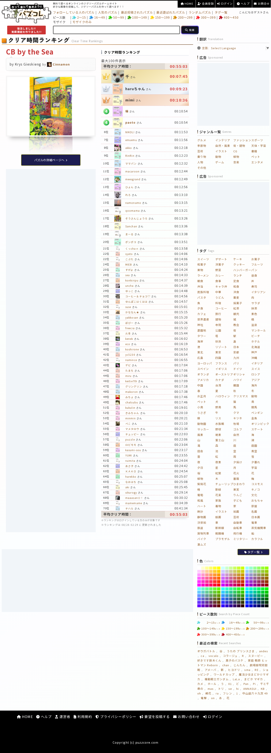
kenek (129, 338)
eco (127, 344)
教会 (236, 325)
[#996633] (263, 578)
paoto (130, 122)
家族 (218, 500)
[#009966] (259, 595)
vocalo (213, 656)
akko (128, 148)
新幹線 (219, 528)
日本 (236, 347)
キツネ (237, 418)
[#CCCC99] (231, 571)
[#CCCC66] (235, 571)
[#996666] (259, 578)
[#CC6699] (231, 578)
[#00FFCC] (251, 588)
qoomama (132, 210)
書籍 (254, 151)
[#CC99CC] (227, 574)
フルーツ (257, 264)
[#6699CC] (203, 595)
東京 (218, 352)
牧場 (236, 424)
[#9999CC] (251, 574)
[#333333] (239, 602)
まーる (129, 234)
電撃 (204, 698)
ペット (255, 157)
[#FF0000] (219, 585)
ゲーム (219, 162)
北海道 (255, 347)
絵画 (236, 511)
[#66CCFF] (199, 592)
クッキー (239, 264)
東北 (200, 352)
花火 (236, 473)
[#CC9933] (239, 574)
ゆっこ (129, 291)
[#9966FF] (247, 578)
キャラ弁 (221, 286)
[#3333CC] (227, 602)
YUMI (128, 455)
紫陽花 (201, 484)
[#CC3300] (243, 581)
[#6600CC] (203, 605)
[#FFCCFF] (199, 571)
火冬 (128, 333)
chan (225, 665)
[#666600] (219, 599)
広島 (200, 358)
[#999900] (266, 574)
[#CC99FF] (223, 574)
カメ (200, 684)
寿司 (254, 286)
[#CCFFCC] (227, 568)
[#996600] (266, 578)
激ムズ (201, 544)
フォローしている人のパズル (74, 12)
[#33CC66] (235, 592)
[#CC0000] (243, 585)
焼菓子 (237, 303)
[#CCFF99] (231, 568)
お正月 (201, 396)
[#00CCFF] (247, 592)
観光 (236, 314)
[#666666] (211, 599)
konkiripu (131, 280)
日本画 (255, 517)
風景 (200, 435)
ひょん (129, 187)
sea (127, 275)
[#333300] (243, 602)
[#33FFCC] (227, 588)
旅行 (218, 314)
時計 (200, 511)
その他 (201, 168)
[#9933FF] (247, 581)
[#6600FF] (199, 605)
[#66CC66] (211, 592)
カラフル (257, 539)
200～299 (185, 17)
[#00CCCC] (251, 592)
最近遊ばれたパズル (170, 12)
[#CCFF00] (243, 568)
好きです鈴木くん (209, 660)
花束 (218, 495)
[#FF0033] (215, 585)
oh (199, 693)
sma (247, 670)
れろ (128, 195)
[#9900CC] (251, 585)
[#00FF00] (266, 588)
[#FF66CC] (203, 578)
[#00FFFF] (247, 588)
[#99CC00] (266, 571)
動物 (218, 157)
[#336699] (231, 599)
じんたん (239, 665)
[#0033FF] (247, 602)
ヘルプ (245, 3)
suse (128, 307)
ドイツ (237, 369)
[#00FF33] (263, 588)
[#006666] (259, 599)
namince (131, 360)
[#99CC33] (263, 571)
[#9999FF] (247, 574)
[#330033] (239, 605)
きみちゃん (132, 413)
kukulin (130, 407)
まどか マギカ (253, 679)
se (230, 689)
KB (263, 689)
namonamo (133, 202)
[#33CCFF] (223, 592)
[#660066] (211, 605)
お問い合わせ (188, 716)
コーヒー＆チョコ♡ (137, 296)
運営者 (64, 716)
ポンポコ (130, 242)
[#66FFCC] (203, 588)
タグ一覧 (221, 12)
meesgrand (132, 179)
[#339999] (231, 595)
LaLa (236, 679)
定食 (236, 281)
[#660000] (219, 605)
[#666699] (207, 599)
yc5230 (130, 354)
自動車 (237, 523)
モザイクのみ (82, 22)
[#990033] (263, 585)
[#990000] (266, 585)
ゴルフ (237, 429)
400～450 (231, 17)
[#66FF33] (215, 588)
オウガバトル (206, 651)
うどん (219, 297)
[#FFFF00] (219, 568)
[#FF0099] (207, 585)
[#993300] (266, 581)
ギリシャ (239, 374)
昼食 (254, 275)
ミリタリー (240, 539)
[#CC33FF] (223, 581)
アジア (255, 380)
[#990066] (259, 585)
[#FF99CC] (203, 574)
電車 (254, 523)
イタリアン (258, 292)
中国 (200, 385)
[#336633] (239, 599)
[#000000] (266, 605)
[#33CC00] (243, 592)
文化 (254, 495)
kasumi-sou (133, 450)
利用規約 (84, 716)
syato (129, 254)
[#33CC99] (231, 592)
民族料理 (203, 292)
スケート (257, 429)
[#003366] (259, 602)
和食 (236, 286)
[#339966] (235, 595)
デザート (221, 259)
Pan (246, 684)
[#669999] (207, 595)
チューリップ (224, 484)
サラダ (255, 303)
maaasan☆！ (134, 498)
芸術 (200, 151)
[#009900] (266, 595)
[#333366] (235, 602)
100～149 (139, 17)
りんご (237, 495)
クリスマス (240, 396)
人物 (200, 162)
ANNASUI (249, 689)
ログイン (226, 3)
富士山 (219, 440)
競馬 (254, 407)
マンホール (258, 330)
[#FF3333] (215, 581)
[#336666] (235, 599)
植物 (236, 157)
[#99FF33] (263, 568)
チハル (129, 508)
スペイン (203, 369)
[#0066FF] (247, 599)
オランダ (203, 374)
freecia (130, 328)
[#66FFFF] (199, 588)
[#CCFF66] (235, 568)
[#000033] (263, 605)
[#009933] (263, 595)
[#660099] (207, 605)
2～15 (81, 17)
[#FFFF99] (207, 568)
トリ (221, 689)
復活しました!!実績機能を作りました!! (26, 30)
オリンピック (260, 424)
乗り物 (201, 157)
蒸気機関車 (258, 528)
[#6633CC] (203, 602)
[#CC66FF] (223, 578)
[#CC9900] (243, 574)
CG (235, 151)
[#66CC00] (219, 592)
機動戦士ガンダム (217, 679)
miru (128, 376)
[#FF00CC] (203, 585)
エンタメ (257, 162)
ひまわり (239, 484)
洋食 (236, 292)
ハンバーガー (242, 270)
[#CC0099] (231, 585)
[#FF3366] (211, 581)
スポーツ (257, 140)
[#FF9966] (211, 574)
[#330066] (235, 605)
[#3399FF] (223, 595)
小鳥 (200, 407)
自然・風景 (222, 146)
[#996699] (255, 578)
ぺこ (128, 423)
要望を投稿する (156, 716)
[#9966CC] (251, 578)
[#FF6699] (207, 578)
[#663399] (207, 602)
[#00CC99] (255, 592)
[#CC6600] (243, 578)
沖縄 (254, 358)
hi (237, 689)
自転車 (237, 528)
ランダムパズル (200, 12)
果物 (200, 270)
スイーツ (203, 259)
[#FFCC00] (219, 571)
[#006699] (255, 599)
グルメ (201, 140)
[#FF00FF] (199, 585)
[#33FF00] (243, 588)
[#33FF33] (239, 588)
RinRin (129, 155)
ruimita (130, 460)
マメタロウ (132, 429)
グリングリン (133, 386)
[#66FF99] (207, 588)
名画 (254, 511)
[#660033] (215, 605)
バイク (201, 539)
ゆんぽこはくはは (136, 301)
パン (254, 270)
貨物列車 (203, 533)
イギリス (221, 369)
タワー (201, 336)
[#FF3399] (207, 581)
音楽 (236, 162)
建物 (218, 319)
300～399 (208, 17)
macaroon (132, 171)
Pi (254, 684)
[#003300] (266, 602)
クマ (236, 413)
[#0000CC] (251, 605)
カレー (219, 275)
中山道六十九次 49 (255, 693)
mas (211, 689)
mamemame (133, 503)
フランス (221, 363)
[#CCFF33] (239, 568)
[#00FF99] (255, 588)
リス (218, 418)
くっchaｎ (132, 248)
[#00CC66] (259, 592)
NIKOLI (129, 132)
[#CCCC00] (243, 571)
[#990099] (255, 585)
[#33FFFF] (223, 588)
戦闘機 (219, 533)
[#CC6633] (239, 578)
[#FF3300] (219, 581)
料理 (218, 303)
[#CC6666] (235, 578)
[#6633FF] (199, 602)
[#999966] (259, 574)
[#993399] (255, 581)
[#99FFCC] (251, 568)
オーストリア (224, 374)
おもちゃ (257, 500)
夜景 (218, 462)
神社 (200, 325)
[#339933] (239, 595)
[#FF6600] (219, 578)
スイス (255, 369)
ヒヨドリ (234, 670)
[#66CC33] (215, 592)
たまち (129, 370)
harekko (130, 476)
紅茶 (236, 308)
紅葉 (218, 473)
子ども (237, 500)
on (213, 698)
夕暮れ (255, 462)
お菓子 (255, 259)
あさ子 (129, 466)
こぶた (129, 259)
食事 (218, 281)
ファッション (242, 140)
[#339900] (243, 595)
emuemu (131, 140)
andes (263, 651)
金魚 (254, 418)
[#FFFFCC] (203, 568)
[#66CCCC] (203, 592)
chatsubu (131, 402)
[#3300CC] (227, 605)
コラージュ (230, 656)
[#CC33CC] (227, 581)
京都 (236, 352)
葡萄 (200, 495)
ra (217, 693)
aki (127, 487)
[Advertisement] (51, 201)
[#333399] (231, 602)
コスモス (257, 484)
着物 (218, 506)
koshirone (132, 349)
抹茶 (254, 308)
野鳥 (218, 407)
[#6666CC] (203, 599)
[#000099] (255, 605)
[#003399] (255, 602)
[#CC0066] (235, 585)
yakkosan (131, 317)
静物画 (201, 517)
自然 (236, 435)
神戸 (254, 352)
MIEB (128, 264)
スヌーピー (255, 656)
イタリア (257, 363)
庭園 (254, 446)
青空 (254, 451)
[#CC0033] (239, 585)
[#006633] (263, 599)
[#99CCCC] (251, 571)
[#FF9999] (207, 574)
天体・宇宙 (258, 146)
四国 (218, 358)
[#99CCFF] (247, 571)
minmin (130, 418)
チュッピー (132, 434)
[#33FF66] (235, 588)
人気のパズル (107, 12)
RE (256, 670)
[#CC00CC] (227, 585)
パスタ (201, 297)
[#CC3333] (239, 581)
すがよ (129, 270)
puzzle (130, 439)
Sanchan (131, 226)
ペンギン (257, 413)
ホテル (255, 341)
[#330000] (243, 605)
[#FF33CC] (203, 581)
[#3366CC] (227, 599)
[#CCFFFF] (223, 568)
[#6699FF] (199, 595)
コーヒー (221, 308)
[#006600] (266, 599)
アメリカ (203, 380)
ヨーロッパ (204, 363)
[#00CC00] (266, 592)
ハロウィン (222, 396)
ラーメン (203, 275)
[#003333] (263, 602)
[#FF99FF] (199, 574)
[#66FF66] (211, 588)
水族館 (219, 424)
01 (230, 684)
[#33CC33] (239, 592)
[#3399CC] (227, 595)
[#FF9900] (219, 574)
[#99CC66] (259, 571)
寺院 (218, 325)
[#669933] (215, 595)
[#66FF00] (219, 588)
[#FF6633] (215, 578)
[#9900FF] (247, 585)
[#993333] (263, 581)
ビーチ (255, 336)
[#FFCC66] (211, 571)
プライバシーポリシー (117, 716)
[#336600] (243, 599)
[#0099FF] (247, 595)
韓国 (236, 385)
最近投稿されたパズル (137, 12)
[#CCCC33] (239, 571)
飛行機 (237, 533)
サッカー (203, 429)
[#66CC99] (207, 592)
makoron (131, 391)
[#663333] (215, 602)
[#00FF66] (259, 588)
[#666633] (215, 599)
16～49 (99, 17)
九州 (236, 358)
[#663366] (211, 602)
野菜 (218, 270)
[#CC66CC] (227, 578)
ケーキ (237, 259)
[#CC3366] (235, 581)
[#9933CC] (251, 581)
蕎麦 (236, 297)
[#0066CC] (251, 599)
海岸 (200, 341)
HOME (188, 3)
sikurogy (131, 492)
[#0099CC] (251, 595)
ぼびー (129, 323)
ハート (201, 506)
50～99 (118, 17)
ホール (212, 684)
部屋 (254, 506)
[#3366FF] (223, 599)
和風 (200, 500)
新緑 (218, 489)
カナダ (219, 380)
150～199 (162, 17)
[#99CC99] (255, 571)
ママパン (131, 163)
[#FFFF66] (211, 568)
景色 (254, 314)
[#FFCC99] (207, 571)
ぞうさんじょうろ (136, 218)
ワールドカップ (224, 674)
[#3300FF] (223, 605)
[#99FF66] (259, 568)
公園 (218, 330)
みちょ (129, 397)
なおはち (130, 482)
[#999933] (263, 574)
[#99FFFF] (247, 568)
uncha (129, 285)
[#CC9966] (235, 574)
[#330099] (231, 605)
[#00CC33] (263, 592)
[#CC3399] (231, 581)
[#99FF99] (255, 568)
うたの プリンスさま (241, 651)
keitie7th (131, 381)
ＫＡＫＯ (130, 471)
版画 (218, 517)
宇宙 (254, 468)
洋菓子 (219, 264)
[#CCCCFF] (223, 571)
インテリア (222, 140)
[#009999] (255, 595)
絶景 (218, 435)
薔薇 (236, 479)
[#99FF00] (266, 568)
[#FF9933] (215, 574)
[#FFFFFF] (199, 568)
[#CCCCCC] (227, 571)
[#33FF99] (231, 588)
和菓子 (201, 264)
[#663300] (219, 602)
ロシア (255, 374)
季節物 (201, 146)
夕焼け (237, 462)
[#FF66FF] (199, 578)
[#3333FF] (223, 602)
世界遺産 (203, 319)
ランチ (237, 275)
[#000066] (259, 605)
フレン (227, 693)
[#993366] (259, 581)
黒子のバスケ (235, 660)
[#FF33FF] (199, 581)
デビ (128, 365)
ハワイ (237, 380)
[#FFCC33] (215, 571)
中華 (218, 292)
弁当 (200, 286)
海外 (254, 385)
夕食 (200, 308)
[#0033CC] (251, 602)
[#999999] (255, 574)
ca (202, 656)
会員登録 (207, 3)
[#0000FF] (247, 605)
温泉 (254, 325)
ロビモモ (130, 444)
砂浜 (218, 341)
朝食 (200, 281)
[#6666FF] (199, 599)
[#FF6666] (211, 578)
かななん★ (132, 312)
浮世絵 (201, 523)
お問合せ (263, 3)
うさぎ (201, 413)
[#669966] (211, 595)
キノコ (255, 489)
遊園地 (201, 330)
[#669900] (219, 595)
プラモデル (222, 539)
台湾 (218, 385)
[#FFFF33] (215, 568)
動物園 (201, 424)
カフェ (201, 314)
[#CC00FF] (223, 585)
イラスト (221, 151)
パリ (236, 363)
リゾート (221, 347)
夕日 (200, 468)
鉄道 (200, 528)
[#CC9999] (231, 574)
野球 (218, 429)
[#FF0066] (211, 585)
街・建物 (239, 146)
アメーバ (210, 670)
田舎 (200, 451)
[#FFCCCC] (203, 571)
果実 (236, 489)
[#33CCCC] (227, 592)
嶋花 (208, 693)
